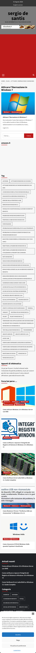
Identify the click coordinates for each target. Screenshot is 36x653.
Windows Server (20, 404)
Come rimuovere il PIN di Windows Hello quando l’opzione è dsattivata (16, 545)
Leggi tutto (6, 128)
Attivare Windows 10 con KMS (21, 181)
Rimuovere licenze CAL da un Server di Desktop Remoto (18, 271)
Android (6, 594)
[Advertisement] (18, 53)
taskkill (30, 308)
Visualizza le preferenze (18, 646)
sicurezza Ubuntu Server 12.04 (12, 295)
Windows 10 (7, 402)
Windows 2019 (24, 402)
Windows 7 (6, 112)
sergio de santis (18, 16)
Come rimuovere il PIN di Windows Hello (16, 192)
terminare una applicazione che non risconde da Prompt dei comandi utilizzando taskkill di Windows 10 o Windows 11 (18, 323)
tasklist (5, 312)
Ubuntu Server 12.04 (21, 334)
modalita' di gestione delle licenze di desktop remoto (18, 210)
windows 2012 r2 (8, 357)
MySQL (22, 598)
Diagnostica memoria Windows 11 (14, 196)
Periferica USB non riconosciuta (13, 220)
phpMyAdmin (7, 224)
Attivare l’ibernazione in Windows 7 (15, 117)
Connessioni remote (10, 598)
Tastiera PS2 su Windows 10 (19, 312)
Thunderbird (27, 330)
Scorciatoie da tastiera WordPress (14, 291)
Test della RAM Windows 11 (11, 330)
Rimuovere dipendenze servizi (12, 261)
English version (18, 5)
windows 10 (22, 353)
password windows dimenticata (13, 215)
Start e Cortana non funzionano (14, 308)
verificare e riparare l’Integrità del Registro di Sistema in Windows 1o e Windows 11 (17, 348)
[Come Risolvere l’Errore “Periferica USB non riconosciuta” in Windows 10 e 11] (18, 497)
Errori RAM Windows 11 (10, 204)
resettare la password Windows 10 (14, 246)
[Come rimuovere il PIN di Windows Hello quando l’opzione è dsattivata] (18, 530)
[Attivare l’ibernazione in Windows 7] (18, 103)
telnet (5, 316)
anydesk (5, 181)
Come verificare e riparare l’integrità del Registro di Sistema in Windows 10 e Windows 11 (18, 445)
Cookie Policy (17, 650)
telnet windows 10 (16, 316)
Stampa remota (23, 299)
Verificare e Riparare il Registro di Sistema (17, 342)
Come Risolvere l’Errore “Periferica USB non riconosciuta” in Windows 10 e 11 (17, 512)
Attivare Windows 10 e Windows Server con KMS (17, 187)
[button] (33, 614)
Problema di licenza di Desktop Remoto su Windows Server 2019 (16, 234)
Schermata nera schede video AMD (14, 283)
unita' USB (6, 338)
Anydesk (15, 594)
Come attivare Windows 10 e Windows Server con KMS (17, 567)
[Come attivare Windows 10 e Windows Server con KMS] (18, 396)
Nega (18, 640)
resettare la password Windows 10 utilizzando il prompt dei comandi (14, 251)
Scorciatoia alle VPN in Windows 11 (14, 287)
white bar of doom (9, 353)
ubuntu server (7, 334)
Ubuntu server (8, 611)
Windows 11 (15, 402)
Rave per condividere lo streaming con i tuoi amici (18, 240)
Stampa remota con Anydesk (12, 304)
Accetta (18, 635)
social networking (9, 299)
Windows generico (16, 112)
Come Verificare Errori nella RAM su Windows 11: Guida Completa (17, 583)
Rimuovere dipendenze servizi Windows (16, 265)
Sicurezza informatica (10, 603)
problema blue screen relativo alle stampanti (18, 228)
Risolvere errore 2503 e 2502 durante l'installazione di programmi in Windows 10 (17, 277)
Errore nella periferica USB (12, 200)
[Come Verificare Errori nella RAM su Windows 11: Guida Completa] (18, 464)
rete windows (7, 256)
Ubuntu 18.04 (23, 607)
